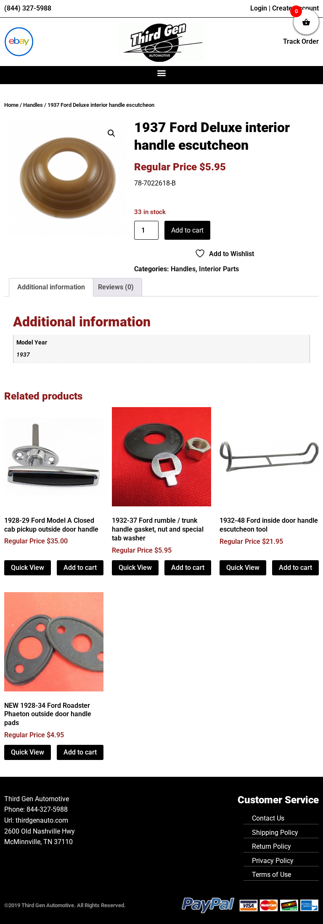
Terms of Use (271, 875)
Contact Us (268, 818)
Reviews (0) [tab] (116, 287)
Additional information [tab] (51, 287)
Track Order (301, 41)
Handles (33, 105)
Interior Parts (219, 269)
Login (258, 8)
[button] (162, 73)
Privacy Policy (273, 861)
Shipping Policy (275, 833)
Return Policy (271, 846)
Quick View (27, 568)
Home (11, 105)
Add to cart (187, 230)
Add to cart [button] (80, 568)
